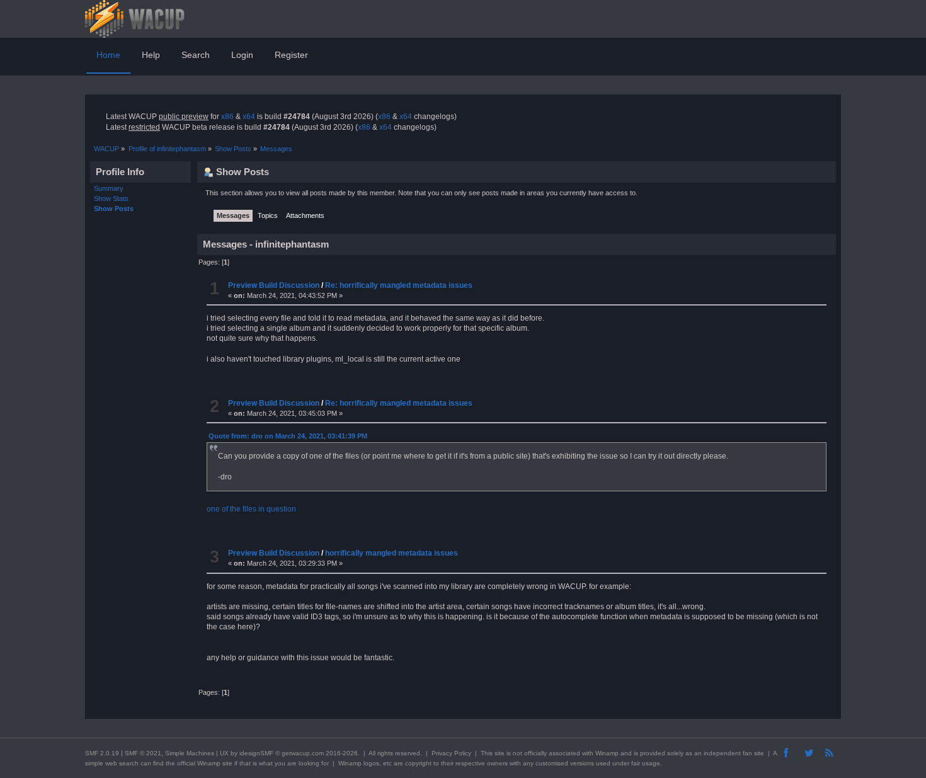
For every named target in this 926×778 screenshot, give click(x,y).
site (499, 753)
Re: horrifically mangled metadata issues (398, 285)
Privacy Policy (451, 753)
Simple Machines (189, 753)
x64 (249, 116)
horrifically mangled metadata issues (391, 553)
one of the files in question (251, 509)
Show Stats (111, 198)
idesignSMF (256, 753)
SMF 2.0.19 (102, 753)
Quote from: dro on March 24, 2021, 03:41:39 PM (288, 436)
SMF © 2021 (143, 753)
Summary (108, 188)
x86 (227, 116)
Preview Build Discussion (273, 285)
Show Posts (114, 208)
